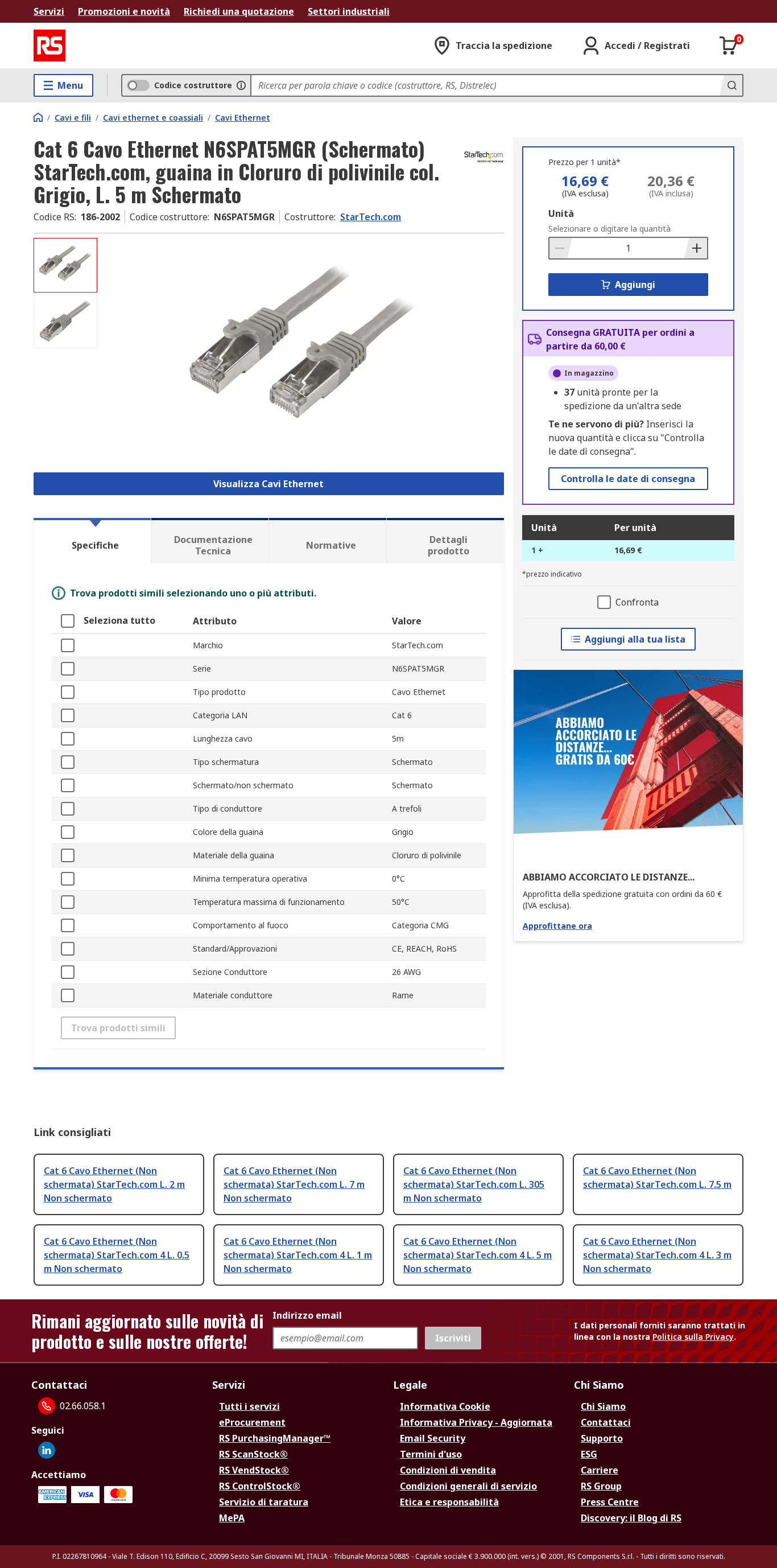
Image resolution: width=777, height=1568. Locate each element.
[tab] (92, 540)
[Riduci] (560, 248)
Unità (561, 213)
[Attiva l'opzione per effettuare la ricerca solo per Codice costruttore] (241, 85)
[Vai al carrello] (728, 45)
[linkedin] (46, 1450)
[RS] (49, 45)
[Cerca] (731, 85)
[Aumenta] (695, 248)
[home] (38, 117)
